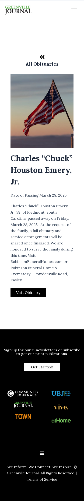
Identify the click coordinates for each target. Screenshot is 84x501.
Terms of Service (42, 479)
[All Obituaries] (42, 57)
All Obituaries (42, 64)
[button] (42, 453)
